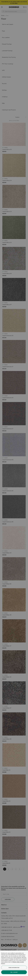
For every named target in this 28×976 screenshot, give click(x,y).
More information (14, 967)
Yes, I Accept (14, 972)
